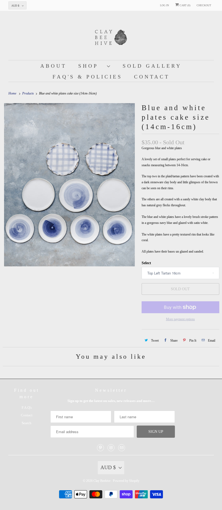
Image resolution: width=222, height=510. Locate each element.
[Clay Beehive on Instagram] (111, 447)
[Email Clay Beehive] (121, 447)
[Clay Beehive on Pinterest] (100, 447)
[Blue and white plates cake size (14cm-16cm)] (69, 184)
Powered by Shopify (126, 481)
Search (26, 423)
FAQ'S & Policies (87, 77)
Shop (91, 66)
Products (28, 93)
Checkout (204, 5)
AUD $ (15, 5)
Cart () (184, 5)
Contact (152, 77)
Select (146, 263)
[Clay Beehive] (111, 37)
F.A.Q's (27, 408)
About (53, 66)
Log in (164, 5)
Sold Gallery (152, 66)
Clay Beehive (102, 481)
